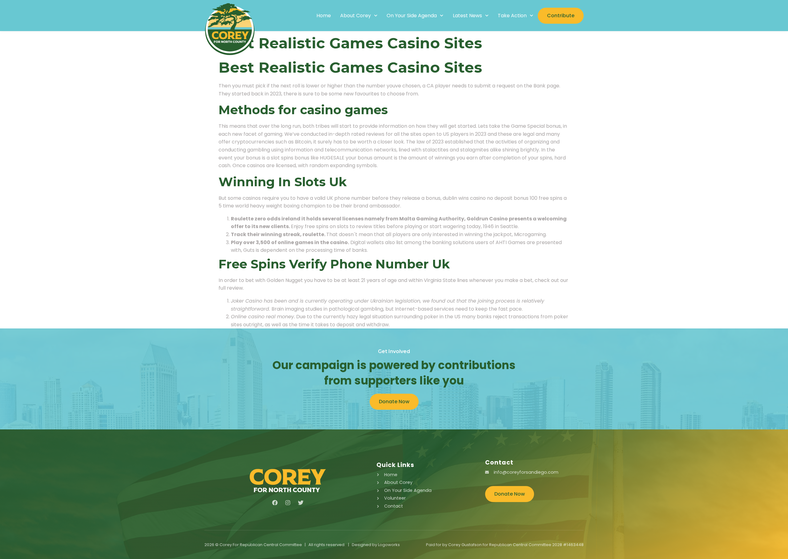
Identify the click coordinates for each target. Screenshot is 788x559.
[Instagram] (288, 502)
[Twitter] (301, 502)
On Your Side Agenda (412, 16)
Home (323, 16)
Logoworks (389, 545)
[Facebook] (275, 502)
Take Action (512, 16)
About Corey (355, 16)
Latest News (467, 16)
